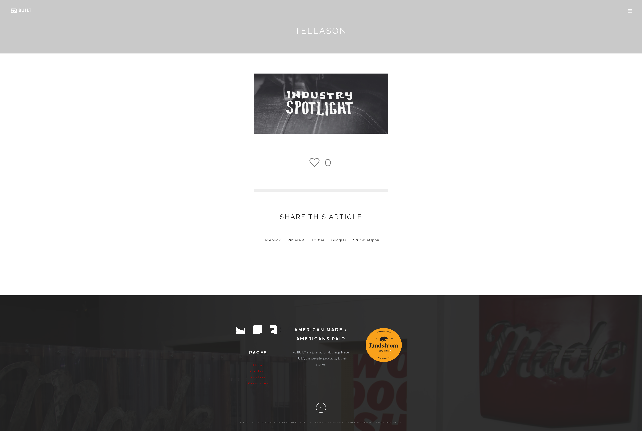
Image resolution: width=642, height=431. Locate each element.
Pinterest (296, 240)
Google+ (339, 240)
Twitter (318, 240)
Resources (258, 383)
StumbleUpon (366, 240)
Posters (258, 377)
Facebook (272, 240)
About (258, 365)
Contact (258, 371)
